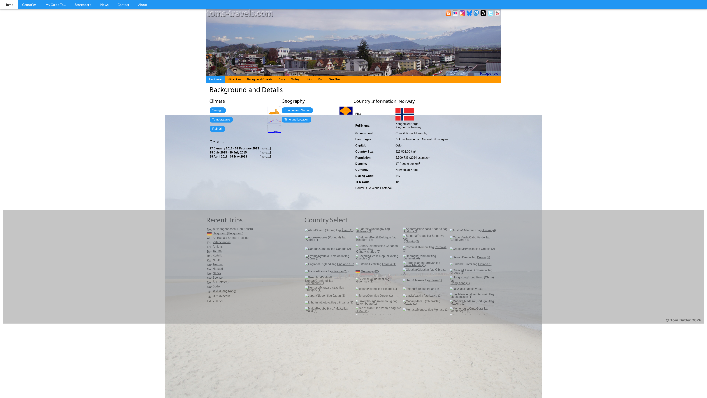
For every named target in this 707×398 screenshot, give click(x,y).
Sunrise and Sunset (297, 110)
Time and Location (296, 119)
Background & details (260, 79)
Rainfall (217, 128)
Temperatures (221, 119)
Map (320, 79)
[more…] (265, 148)
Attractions (234, 79)
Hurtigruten (215, 79)
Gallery (295, 79)
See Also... (335, 79)
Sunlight (217, 110)
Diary (282, 79)
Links (308, 79)
